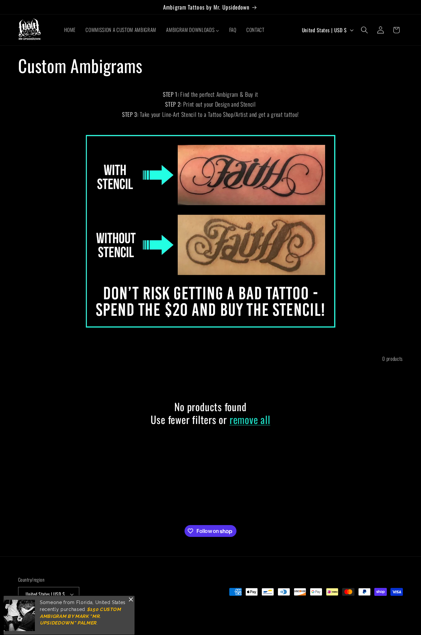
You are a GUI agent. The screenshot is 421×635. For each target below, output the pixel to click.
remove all (250, 419)
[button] (364, 30)
